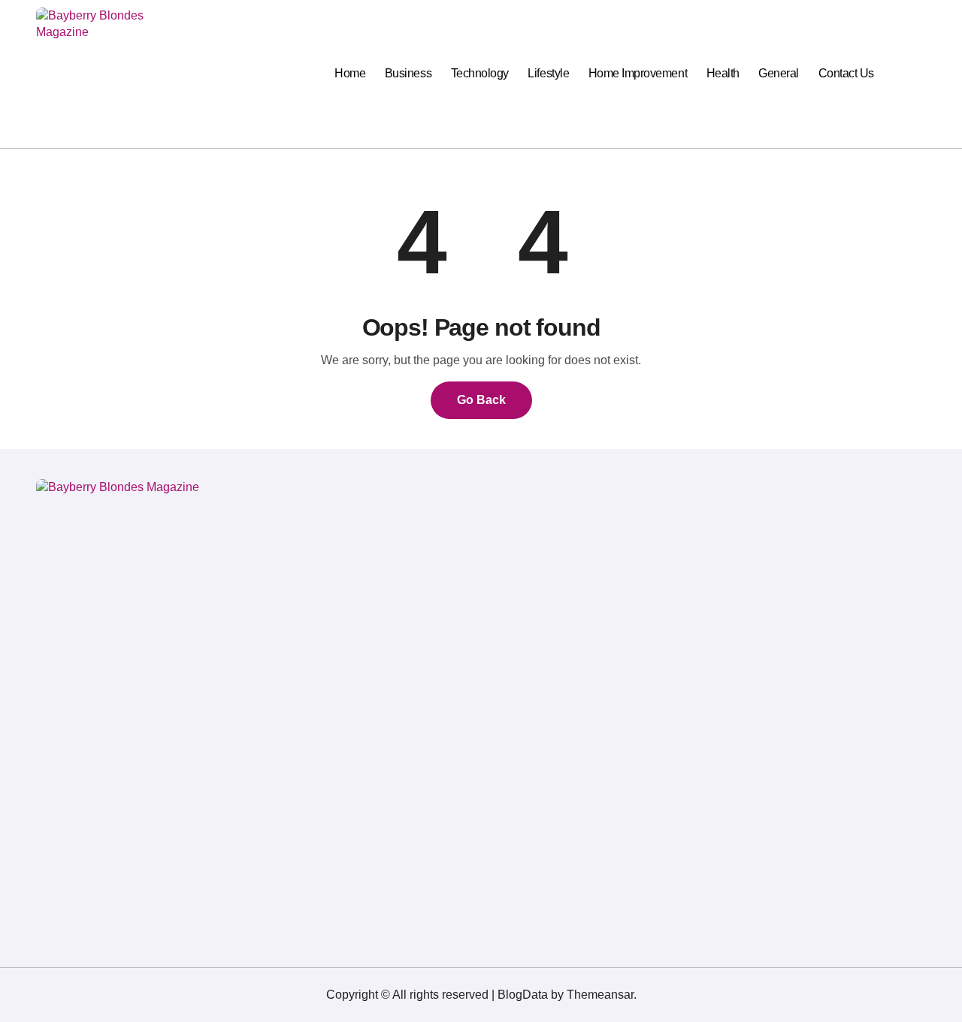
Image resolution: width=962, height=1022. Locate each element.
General (778, 73)
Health (723, 73)
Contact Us (846, 73)
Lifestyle (548, 73)
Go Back (481, 399)
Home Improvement (637, 73)
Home (349, 73)
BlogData (523, 994)
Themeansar (600, 994)
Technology (480, 73)
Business (408, 73)
